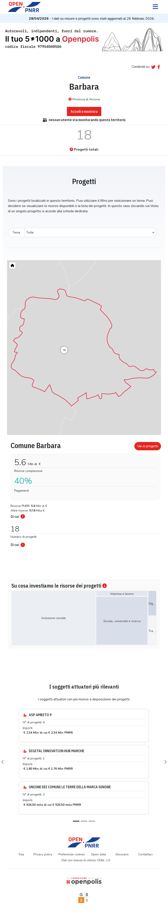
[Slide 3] (92, 821)
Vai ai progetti (147, 446)
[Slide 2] (84, 821)
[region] (84, 347)
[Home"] (12, 265)
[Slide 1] (76, 821)
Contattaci (145, 854)
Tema (16, 232)
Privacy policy (42, 854)
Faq (21, 854)
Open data (98, 854)
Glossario (122, 854)
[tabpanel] (84, 493)
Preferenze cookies (71, 854)
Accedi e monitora (84, 111)
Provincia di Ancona (86, 99)
